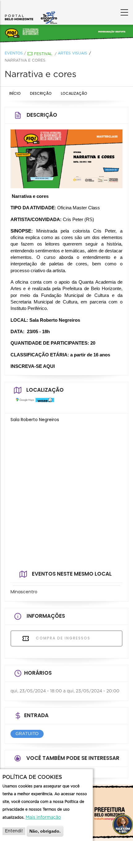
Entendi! (14, 831)
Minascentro (24, 592)
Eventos (14, 53)
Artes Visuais (72, 53)
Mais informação (43, 817)
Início (15, 93)
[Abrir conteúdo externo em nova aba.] (23, 402)
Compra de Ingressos (62, 638)
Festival (43, 54)
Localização (74, 93)
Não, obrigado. (45, 831)
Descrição (41, 93)
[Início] (31, 11)
